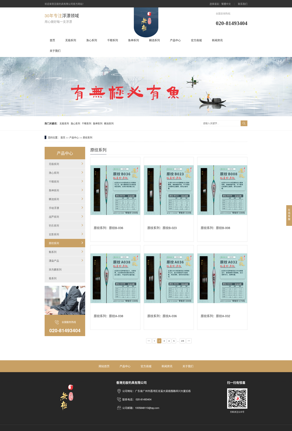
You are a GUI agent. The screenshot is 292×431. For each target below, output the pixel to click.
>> (189, 341)
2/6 (182, 340)
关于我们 (55, 51)
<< (149, 341)
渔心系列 (91, 40)
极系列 (52, 278)
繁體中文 (226, 3)
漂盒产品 (54, 260)
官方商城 (196, 40)
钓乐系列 (54, 225)
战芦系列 (54, 216)
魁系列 (52, 252)
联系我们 (242, 3)
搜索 (244, 123)
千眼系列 (112, 40)
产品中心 (175, 40)
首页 (52, 40)
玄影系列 (54, 234)
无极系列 (70, 40)
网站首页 (104, 366)
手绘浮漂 (54, 208)
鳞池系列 (154, 40)
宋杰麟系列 (55, 269)
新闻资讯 (217, 40)
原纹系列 (87, 137)
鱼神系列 (133, 40)
